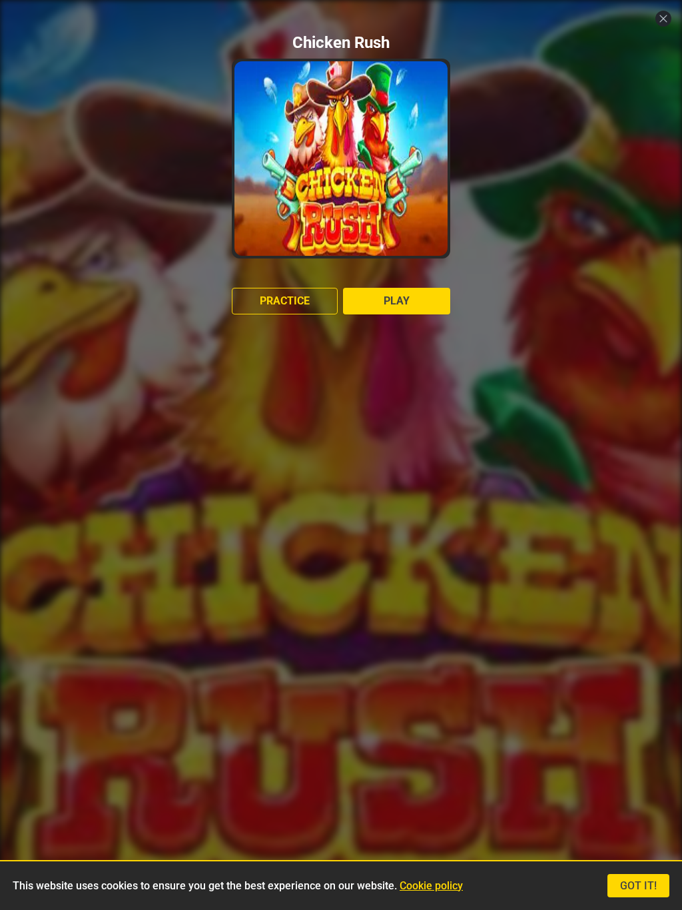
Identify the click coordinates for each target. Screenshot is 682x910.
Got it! (638, 885)
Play (397, 300)
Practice (285, 300)
